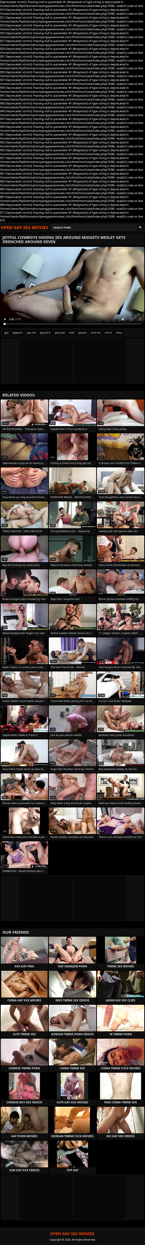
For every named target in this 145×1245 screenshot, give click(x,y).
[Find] (141, 227)
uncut (108, 332)
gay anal (60, 332)
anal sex (96, 332)
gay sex (31, 332)
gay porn (45, 332)
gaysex (83, 332)
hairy (119, 332)
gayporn (18, 332)
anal (71, 332)
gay (6, 332)
